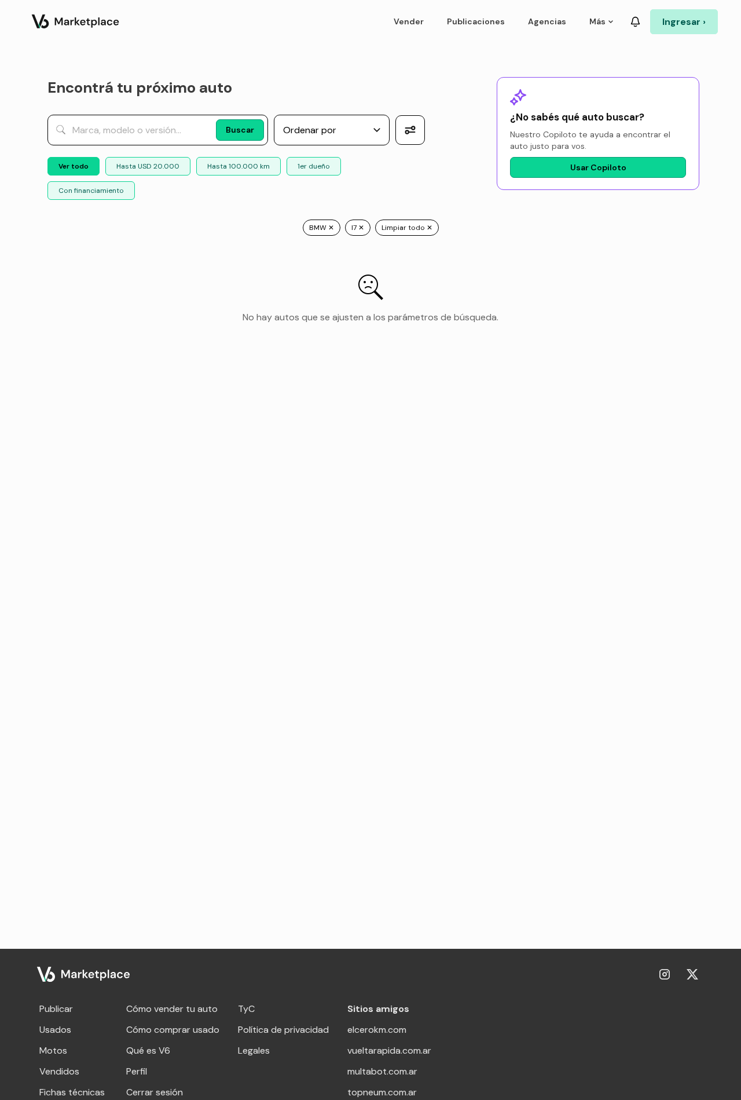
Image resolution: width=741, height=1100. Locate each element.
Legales (254, 1050)
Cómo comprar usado (172, 1030)
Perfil (136, 1071)
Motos (53, 1050)
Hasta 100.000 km (238, 166)
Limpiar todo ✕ (406, 227)
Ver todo (73, 166)
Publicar (56, 1009)
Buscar (240, 130)
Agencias (547, 21)
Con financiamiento (91, 190)
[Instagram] (664, 974)
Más (597, 21)
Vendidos (59, 1071)
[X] (692, 974)
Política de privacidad (283, 1030)
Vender (409, 21)
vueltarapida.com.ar (389, 1050)
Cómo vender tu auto (172, 1009)
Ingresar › (684, 22)
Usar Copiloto (598, 167)
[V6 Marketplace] (83, 974)
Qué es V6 (148, 1050)
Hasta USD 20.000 (147, 166)
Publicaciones (476, 21)
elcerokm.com (376, 1030)
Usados (55, 1030)
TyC (246, 1009)
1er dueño (314, 166)
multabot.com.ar (382, 1071)
